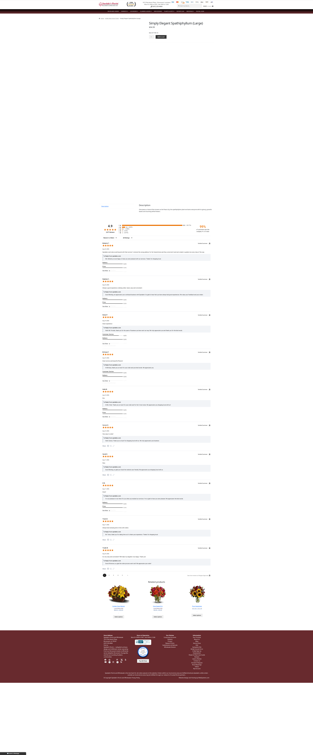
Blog (196, 641)
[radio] (156, 225)
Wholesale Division (170, 647)
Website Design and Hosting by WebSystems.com (194, 678)
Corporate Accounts (170, 637)
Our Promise (197, 637)
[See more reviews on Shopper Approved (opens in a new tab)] (113, 446)
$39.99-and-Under (113, 11)
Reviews (196, 657)
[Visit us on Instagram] (113, 662)
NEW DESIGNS (158, 11)
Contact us (197, 661)
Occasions (133, 11)
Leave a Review (196, 659)
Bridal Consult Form (197, 649)
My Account (197, 669)
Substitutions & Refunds (169, 645)
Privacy (170, 641)
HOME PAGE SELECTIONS (112, 18)
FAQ (197, 645)
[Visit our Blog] (121, 662)
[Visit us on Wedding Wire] (117, 662)
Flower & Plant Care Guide (197, 655)
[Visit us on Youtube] (105, 662)
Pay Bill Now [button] (143, 661)
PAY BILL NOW (200, 11)
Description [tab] (105, 206)
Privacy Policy (136, 678)
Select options (119, 617)
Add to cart (161, 37)
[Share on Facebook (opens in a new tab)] (108, 446)
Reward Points (169, 643)
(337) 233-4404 (157, 6)
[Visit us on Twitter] (121, 660)
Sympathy (124, 11)
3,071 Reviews (110, 232)
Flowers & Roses (145, 11)
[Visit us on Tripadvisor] (113, 660)
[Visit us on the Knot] (109, 662)
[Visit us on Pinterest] (117, 660)
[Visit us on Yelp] (126, 660)
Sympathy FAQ (196, 647)
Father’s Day (180, 11)
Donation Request (196, 663)
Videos (197, 667)
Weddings (189, 11)
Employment (197, 653)
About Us (197, 639)
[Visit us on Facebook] (105, 660)
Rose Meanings (197, 665)
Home (102, 18)
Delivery (170, 639)
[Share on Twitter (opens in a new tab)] (111, 446)
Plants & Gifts (168, 11)
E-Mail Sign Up (196, 651)
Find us (106, 645)
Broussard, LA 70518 (110, 641)
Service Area (197, 643)
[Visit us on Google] (109, 660)
